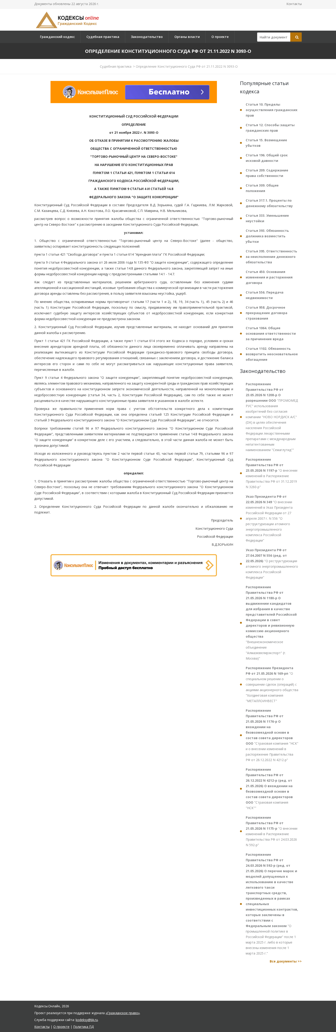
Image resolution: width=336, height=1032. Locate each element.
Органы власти (187, 37)
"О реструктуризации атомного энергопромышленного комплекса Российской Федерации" (272, 564)
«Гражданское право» (123, 1013)
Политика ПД (83, 1026)
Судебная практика (102, 37)
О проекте (220, 37)
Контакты (294, 4)
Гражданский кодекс (57, 37)
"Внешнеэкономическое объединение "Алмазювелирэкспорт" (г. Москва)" (271, 622)
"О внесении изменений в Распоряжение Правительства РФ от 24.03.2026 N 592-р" (271, 831)
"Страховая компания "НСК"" (269, 788)
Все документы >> (286, 961)
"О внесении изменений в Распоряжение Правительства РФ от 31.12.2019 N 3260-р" (271, 473)
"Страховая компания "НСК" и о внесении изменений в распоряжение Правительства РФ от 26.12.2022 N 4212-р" (272, 735)
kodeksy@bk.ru (87, 1020)
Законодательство (147, 37)
